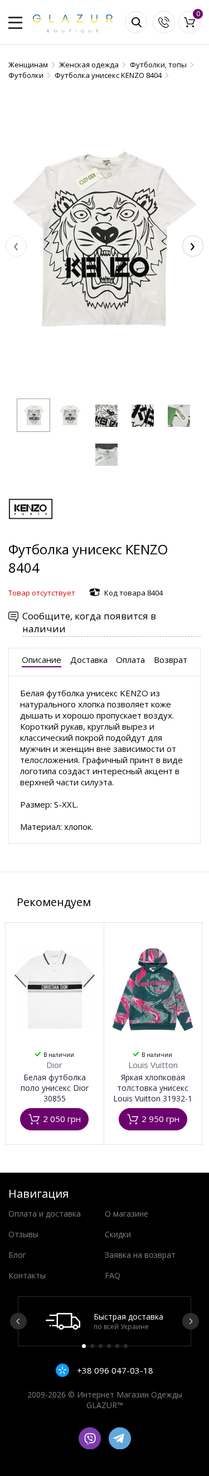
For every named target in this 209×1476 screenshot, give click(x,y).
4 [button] (109, 1346)
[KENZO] (30, 534)
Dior (54, 1064)
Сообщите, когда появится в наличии (89, 622)
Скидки (118, 1234)
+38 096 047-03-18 (114, 1370)
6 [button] (126, 1346)
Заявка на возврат (140, 1254)
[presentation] (16, 246)
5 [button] (117, 1346)
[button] (33, 415)
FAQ (112, 1275)
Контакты (27, 1275)
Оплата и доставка (44, 1213)
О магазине (126, 1213)
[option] (104, 1321)
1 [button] (84, 1346)
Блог (17, 1254)
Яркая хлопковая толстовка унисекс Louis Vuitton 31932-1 (152, 1088)
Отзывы (23, 1234)
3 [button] (101, 1346)
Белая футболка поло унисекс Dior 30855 (55, 1088)
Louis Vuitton (153, 1064)
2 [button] (92, 1346)
